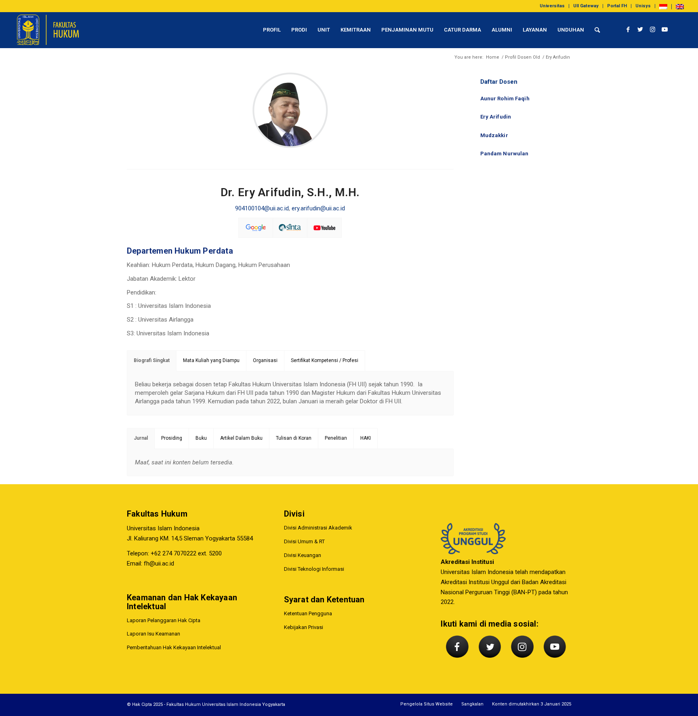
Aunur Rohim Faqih (505, 98)
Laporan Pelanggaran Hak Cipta (163, 620)
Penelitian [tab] (336, 438)
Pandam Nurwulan (504, 153)
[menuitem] (552, 6)
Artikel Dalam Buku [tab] (241, 438)
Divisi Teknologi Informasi (314, 569)
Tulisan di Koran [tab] (293, 438)
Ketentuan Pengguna (308, 613)
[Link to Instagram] (652, 29)
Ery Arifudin (495, 117)
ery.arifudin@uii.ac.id (318, 208)
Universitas (552, 5)
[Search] (597, 30)
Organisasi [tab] (265, 360)
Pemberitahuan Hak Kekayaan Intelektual (174, 647)
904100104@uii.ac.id (262, 208)
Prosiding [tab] (171, 438)
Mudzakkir (494, 135)
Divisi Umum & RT (304, 541)
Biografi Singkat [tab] (152, 360)
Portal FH (617, 5)
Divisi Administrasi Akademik (318, 528)
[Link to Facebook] (628, 29)
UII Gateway (586, 5)
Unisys (643, 5)
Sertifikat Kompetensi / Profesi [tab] (324, 360)
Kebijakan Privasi (303, 627)
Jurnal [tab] (141, 438)
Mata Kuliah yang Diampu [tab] (211, 360)
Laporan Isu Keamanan (153, 634)
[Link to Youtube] (664, 29)
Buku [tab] (201, 438)
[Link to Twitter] (640, 29)
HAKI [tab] (365, 438)
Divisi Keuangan (302, 555)
